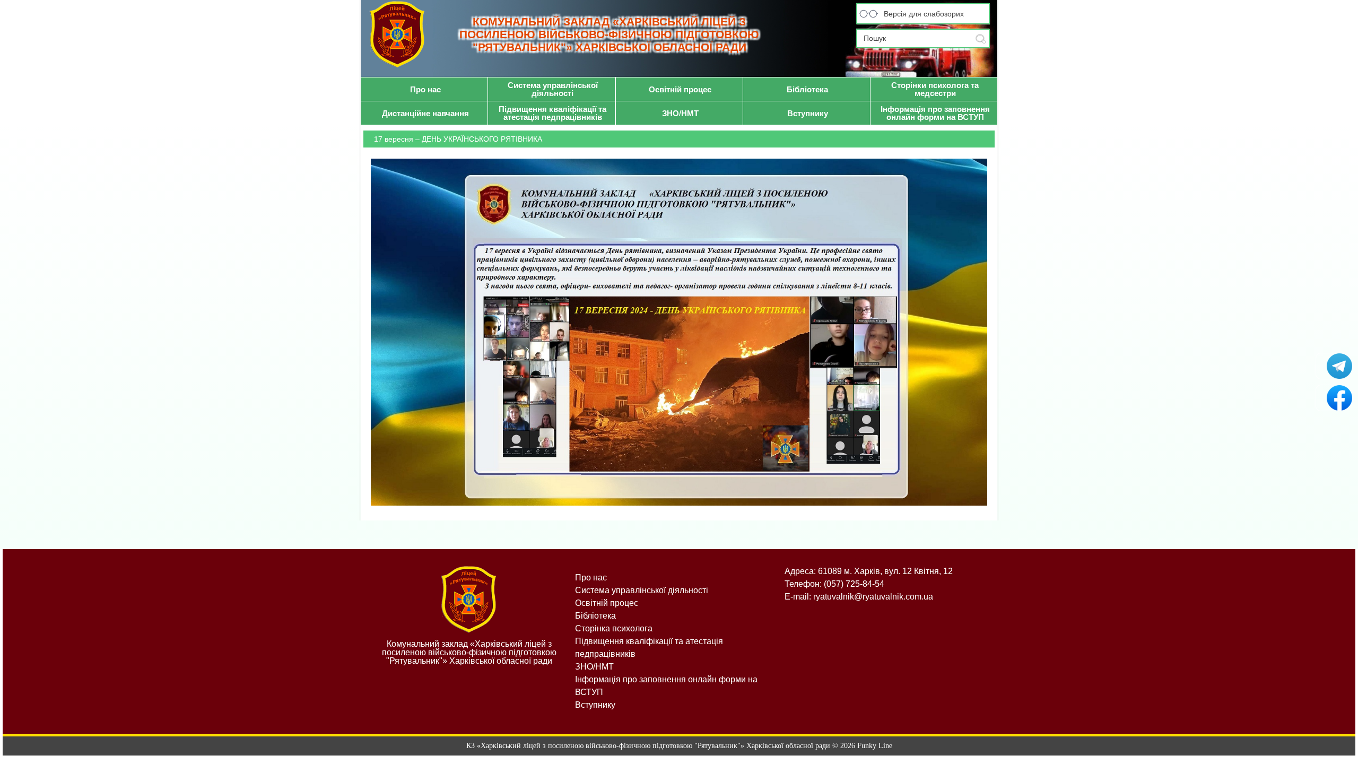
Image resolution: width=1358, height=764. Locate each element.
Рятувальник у (1334, 366)
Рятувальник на (1334, 398)
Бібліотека (595, 615)
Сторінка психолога (613, 628)
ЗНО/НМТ (594, 666)
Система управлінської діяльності (641, 590)
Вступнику (595, 704)
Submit (981, 39)
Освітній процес (606, 602)
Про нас (591, 577)
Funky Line (874, 746)
